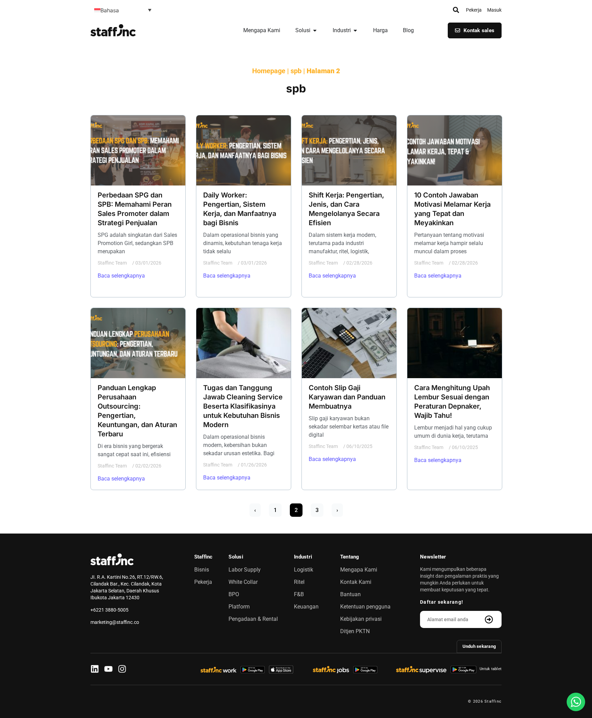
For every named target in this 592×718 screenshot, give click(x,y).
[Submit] (489, 619)
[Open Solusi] (315, 30)
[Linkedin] (94, 669)
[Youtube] (108, 669)
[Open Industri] (355, 30)
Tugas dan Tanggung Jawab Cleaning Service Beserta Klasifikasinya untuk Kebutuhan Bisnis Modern (243, 406)
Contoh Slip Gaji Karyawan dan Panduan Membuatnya (347, 397)
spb (296, 71)
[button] (122, 10)
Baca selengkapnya (121, 275)
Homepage (268, 71)
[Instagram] (122, 669)
